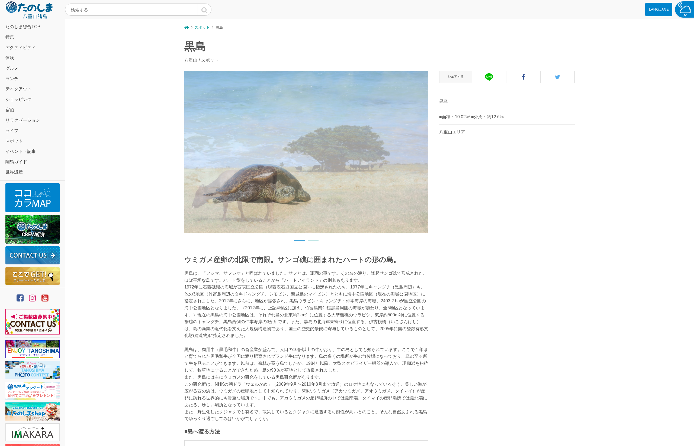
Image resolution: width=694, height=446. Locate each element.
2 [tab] (310, 242)
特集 (9, 37)
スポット (14, 141)
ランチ (11, 78)
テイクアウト (18, 89)
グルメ (11, 68)
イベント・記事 (20, 151)
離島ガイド (16, 161)
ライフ (11, 130)
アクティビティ (20, 47)
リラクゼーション (22, 120)
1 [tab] (297, 242)
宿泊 (9, 109)
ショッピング (18, 99)
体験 (9, 57)
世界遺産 (14, 172)
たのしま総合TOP (22, 26)
